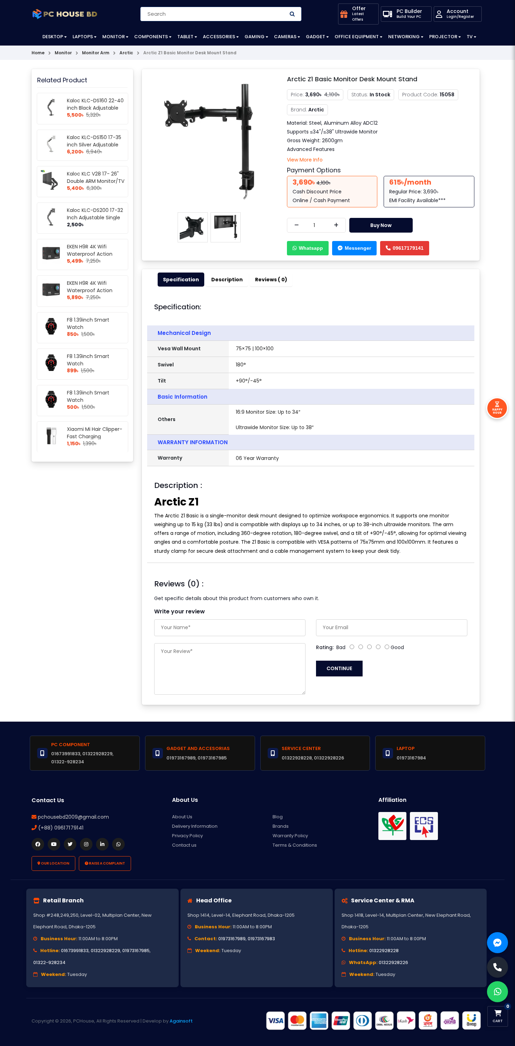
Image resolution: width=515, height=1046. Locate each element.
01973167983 (261, 938)
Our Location (54, 863)
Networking (404, 36)
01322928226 (393, 962)
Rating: (325, 647)
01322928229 (105, 950)
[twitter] (70, 844)
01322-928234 (49, 962)
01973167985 (136, 950)
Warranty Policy (290, 835)
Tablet (185, 36)
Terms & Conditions (295, 845)
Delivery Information (195, 826)
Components (151, 36)
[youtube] (54, 844)
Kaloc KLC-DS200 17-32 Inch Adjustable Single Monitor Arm (95, 217)
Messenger (358, 248)
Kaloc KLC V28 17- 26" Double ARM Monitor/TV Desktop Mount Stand (95, 181)
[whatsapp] (118, 844)
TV (470, 36)
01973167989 (232, 938)
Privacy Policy (187, 835)
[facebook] (38, 844)
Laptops (83, 36)
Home (38, 53)
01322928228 (384, 950)
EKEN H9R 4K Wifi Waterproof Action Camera (89, 254)
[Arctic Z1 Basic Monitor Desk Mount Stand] (209, 141)
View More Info (305, 159)
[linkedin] (102, 844)
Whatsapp (311, 248)
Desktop (52, 36)
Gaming (255, 36)
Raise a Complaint (106, 863)
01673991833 (75, 950)
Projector (443, 36)
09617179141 (408, 248)
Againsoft (181, 1021)
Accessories (219, 36)
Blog (278, 816)
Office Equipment (357, 36)
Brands (281, 826)
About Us (182, 816)
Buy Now (381, 225)
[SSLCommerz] (373, 1020)
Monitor (113, 36)
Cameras (285, 36)
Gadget (315, 36)
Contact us (184, 845)
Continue (339, 668)
